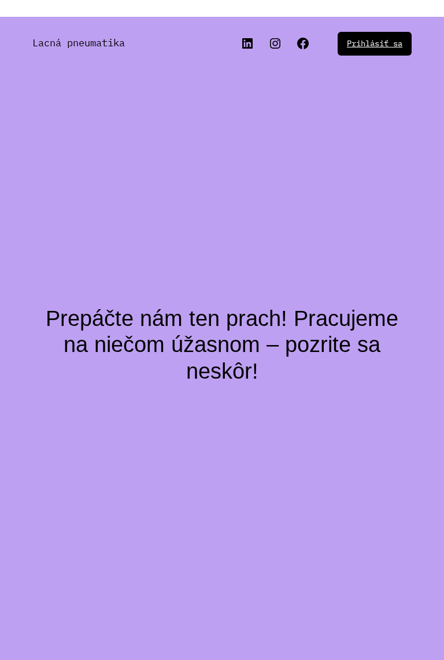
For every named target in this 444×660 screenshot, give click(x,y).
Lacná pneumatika (78, 42)
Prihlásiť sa (374, 43)
